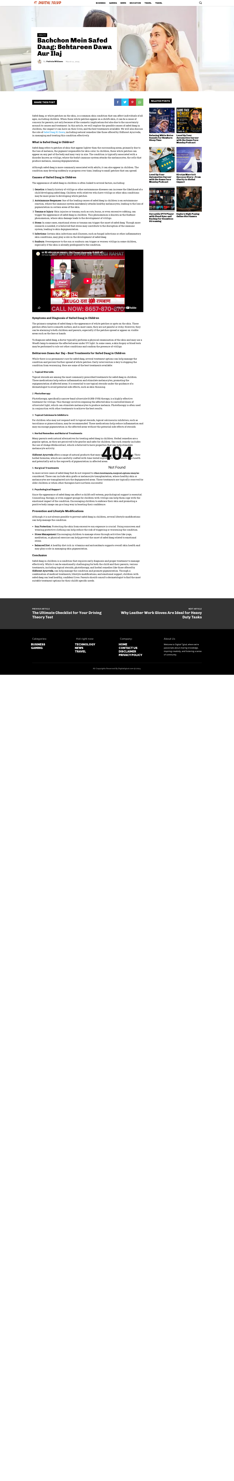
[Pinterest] (132, 102)
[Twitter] (125, 102)
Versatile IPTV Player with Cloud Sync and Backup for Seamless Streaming (161, 217)
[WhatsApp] (139, 102)
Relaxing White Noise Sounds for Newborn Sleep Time (161, 138)
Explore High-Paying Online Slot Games (187, 215)
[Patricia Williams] (40, 61)
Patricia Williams (54, 62)
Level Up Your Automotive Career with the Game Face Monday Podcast (187, 139)
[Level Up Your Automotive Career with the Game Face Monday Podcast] (189, 120)
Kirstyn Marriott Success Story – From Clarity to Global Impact (188, 178)
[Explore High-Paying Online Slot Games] (189, 199)
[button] (200, 2)
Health (42, 35)
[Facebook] (117, 102)
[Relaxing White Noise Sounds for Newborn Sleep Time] (162, 120)
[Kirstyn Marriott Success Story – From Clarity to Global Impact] (189, 159)
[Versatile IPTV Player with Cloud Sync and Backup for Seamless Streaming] (162, 199)
